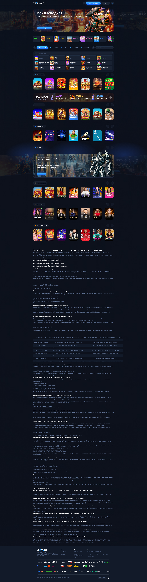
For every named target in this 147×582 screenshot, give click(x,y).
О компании (63, 551)
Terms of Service (90, 556)
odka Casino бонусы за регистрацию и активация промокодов (47, 265)
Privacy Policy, (106, 554)
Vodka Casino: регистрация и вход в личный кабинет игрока (46, 259)
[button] (34, 47)
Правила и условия (78, 551)
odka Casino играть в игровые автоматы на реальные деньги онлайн (48, 262)
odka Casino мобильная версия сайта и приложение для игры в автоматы (50, 266)
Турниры (63, 554)
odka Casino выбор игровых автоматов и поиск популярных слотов (48, 263)
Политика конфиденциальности (78, 555)
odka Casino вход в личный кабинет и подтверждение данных (47, 260)
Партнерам (76, 557)
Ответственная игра (78, 553)
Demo (38, 121)
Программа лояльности (65, 553)
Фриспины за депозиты (65, 556)
